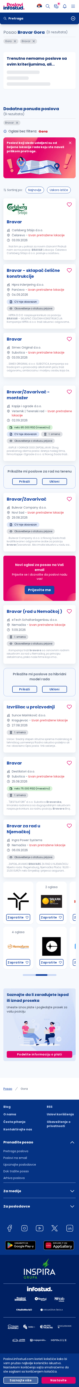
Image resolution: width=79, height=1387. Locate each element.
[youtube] (39, 1229)
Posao (7, 1089)
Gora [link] (24, 1089)
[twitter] (54, 1229)
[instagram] (24, 1229)
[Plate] (56, 6)
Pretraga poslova (15, 1151)
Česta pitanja (14, 1122)
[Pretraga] (48, 6)
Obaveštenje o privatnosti (59, 1124)
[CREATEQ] (27, 948)
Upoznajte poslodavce (19, 1164)
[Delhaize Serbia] (61, 903)
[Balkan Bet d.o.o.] (27, 903)
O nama (9, 1114)
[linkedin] (70, 1229)
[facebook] (9, 1229)
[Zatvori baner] (70, 143)
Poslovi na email (15, 1158)
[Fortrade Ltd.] (61, 948)
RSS (49, 1107)
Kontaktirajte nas (17, 1129)
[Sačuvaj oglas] (69, 205)
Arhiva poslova (14, 1178)
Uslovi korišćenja (60, 1114)
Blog (7, 1107)
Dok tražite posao (16, 1171)
